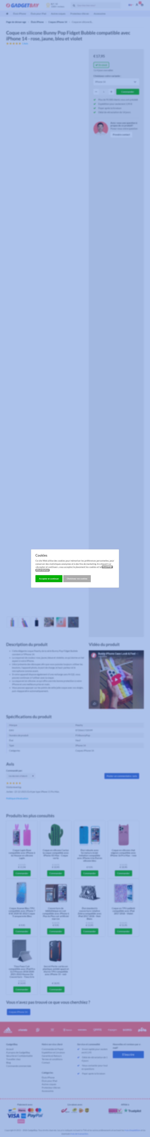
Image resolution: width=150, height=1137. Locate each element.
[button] (48, 578)
